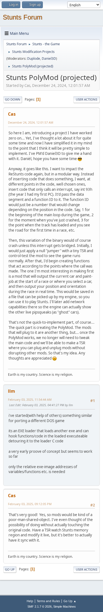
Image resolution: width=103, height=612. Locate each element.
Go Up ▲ (69, 601)
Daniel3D (49, 58)
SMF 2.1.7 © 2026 (39, 606)
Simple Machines (64, 606)
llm (11, 391)
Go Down (12, 99)
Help (30, 601)
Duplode (33, 58)
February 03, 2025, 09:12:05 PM (30, 504)
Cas (12, 114)
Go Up (10, 569)
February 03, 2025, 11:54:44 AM (30, 399)
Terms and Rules (48, 601)
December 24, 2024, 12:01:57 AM (30, 122)
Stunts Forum (22, 17)
